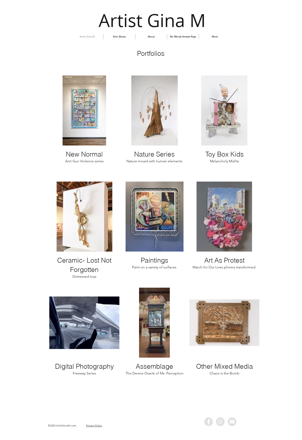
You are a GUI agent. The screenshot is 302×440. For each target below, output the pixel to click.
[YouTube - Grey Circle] (232, 421)
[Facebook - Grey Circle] (208, 421)
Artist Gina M (152, 20)
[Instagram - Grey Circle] (220, 421)
